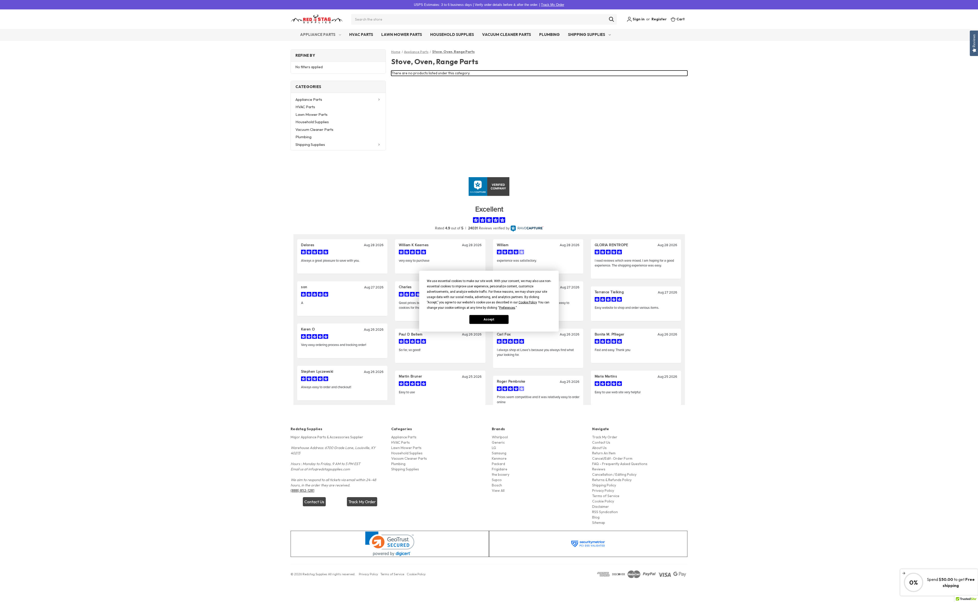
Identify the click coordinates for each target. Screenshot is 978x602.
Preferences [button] (507, 307)
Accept (489, 319)
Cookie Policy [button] (528, 302)
